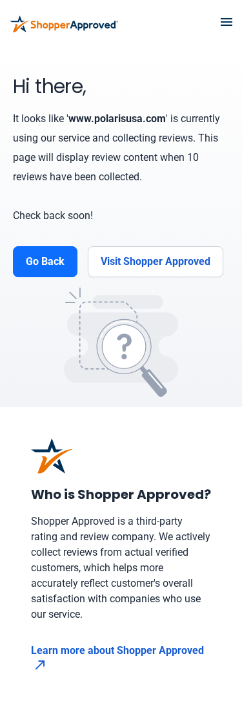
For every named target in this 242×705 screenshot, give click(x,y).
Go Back (45, 261)
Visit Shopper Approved (155, 261)
